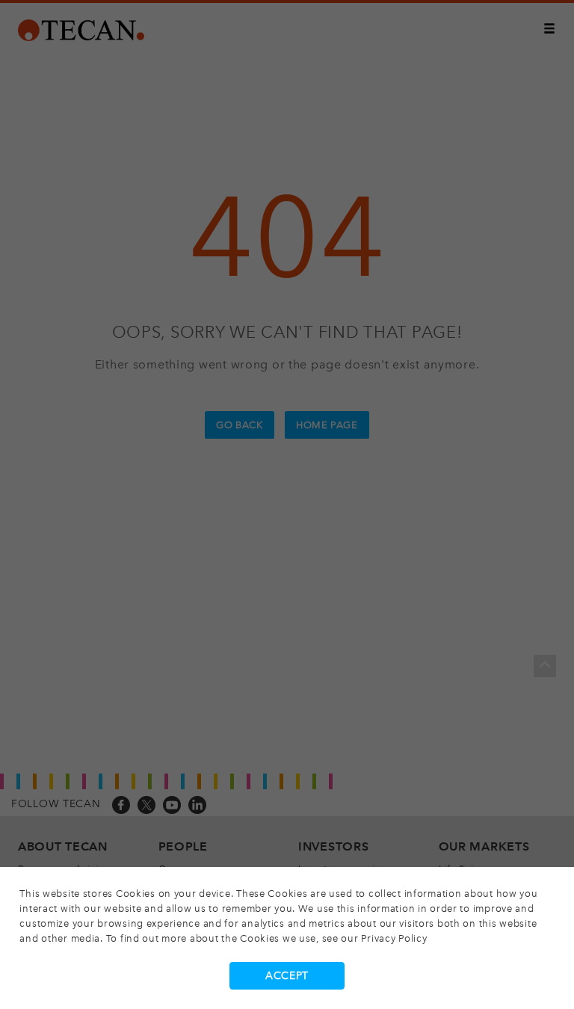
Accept (287, 975)
